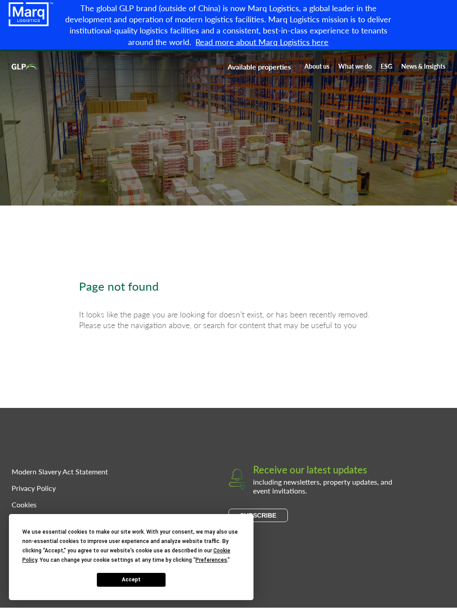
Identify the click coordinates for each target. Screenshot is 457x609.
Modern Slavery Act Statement (60, 471)
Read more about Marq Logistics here (261, 41)
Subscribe (258, 515)
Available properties (259, 67)
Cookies (24, 504)
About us (316, 66)
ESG (386, 66)
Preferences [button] (211, 560)
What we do (355, 66)
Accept (131, 579)
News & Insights (423, 66)
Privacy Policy (34, 488)
